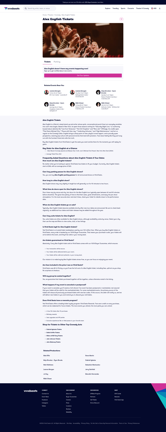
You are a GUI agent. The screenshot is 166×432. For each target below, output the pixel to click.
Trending (116, 8)
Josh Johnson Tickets (53, 339)
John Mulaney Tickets (53, 342)
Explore (107, 8)
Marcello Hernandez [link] (92, 374)
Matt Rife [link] (46, 355)
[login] (160, 8)
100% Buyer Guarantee (91, 2)
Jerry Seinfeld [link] (90, 369)
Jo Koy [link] (45, 374)
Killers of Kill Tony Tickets (54, 335)
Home (45, 15)
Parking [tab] (57, 62)
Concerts (131, 8)
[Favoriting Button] (121, 19)
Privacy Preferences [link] (134, 423)
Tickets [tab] (47, 62)
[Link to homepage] (12, 8)
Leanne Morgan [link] (48, 369)
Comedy (57, 15)
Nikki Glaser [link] (47, 379)
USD (155, 8)
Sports (123, 8)
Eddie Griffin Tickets (53, 332)
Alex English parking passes (65, 175)
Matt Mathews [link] (48, 365)
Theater (50, 15)
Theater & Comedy (142, 8)
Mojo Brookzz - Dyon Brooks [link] (52, 360)
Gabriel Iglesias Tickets (54, 329)
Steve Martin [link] (89, 355)
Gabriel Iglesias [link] (90, 360)
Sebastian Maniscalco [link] (92, 365)
